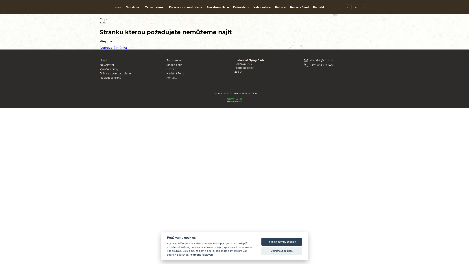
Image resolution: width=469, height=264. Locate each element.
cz (348, 7)
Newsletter (133, 7)
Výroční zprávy (155, 7)
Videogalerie (262, 7)
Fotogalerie (241, 7)
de (365, 7)
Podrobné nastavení (201, 254)
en (356, 7)
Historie (280, 7)
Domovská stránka (113, 48)
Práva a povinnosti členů (185, 7)
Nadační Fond (299, 7)
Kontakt (318, 7)
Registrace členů (217, 7)
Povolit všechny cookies (282, 241)
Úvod (118, 7)
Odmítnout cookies (282, 250)
